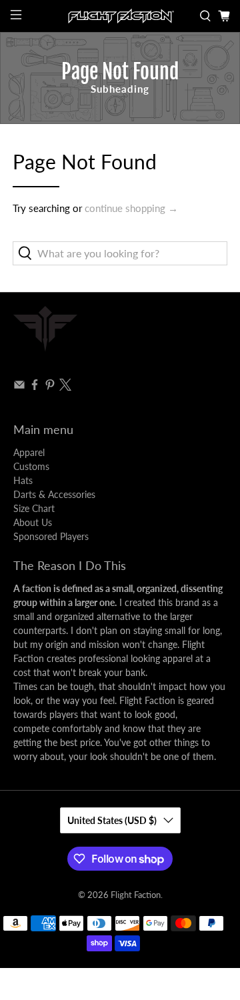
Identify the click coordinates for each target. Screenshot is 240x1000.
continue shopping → (131, 208)
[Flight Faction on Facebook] (35, 387)
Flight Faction (136, 895)
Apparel (29, 452)
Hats (23, 480)
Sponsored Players (51, 536)
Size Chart (34, 508)
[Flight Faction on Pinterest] (50, 387)
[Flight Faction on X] (65, 387)
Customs (31, 466)
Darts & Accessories (54, 494)
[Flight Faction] (120, 16)
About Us (32, 522)
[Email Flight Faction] (19, 387)
